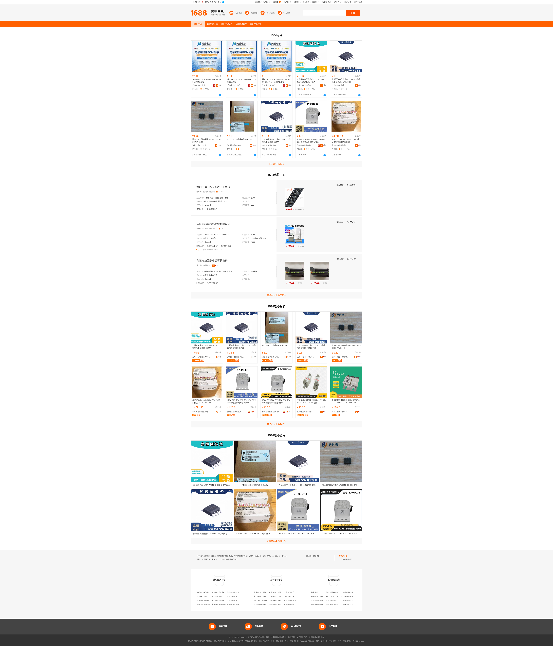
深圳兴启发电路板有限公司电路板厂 (225, 593)
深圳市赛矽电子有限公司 (235, 145)
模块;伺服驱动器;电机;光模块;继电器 (218, 272)
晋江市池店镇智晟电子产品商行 (340, 145)
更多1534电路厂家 (275, 295)
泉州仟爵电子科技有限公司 (306, 412)
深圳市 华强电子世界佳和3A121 (215, 202)
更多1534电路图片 (275, 541)
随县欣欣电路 (217, 597)
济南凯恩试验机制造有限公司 (213, 224)
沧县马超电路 (202, 597)
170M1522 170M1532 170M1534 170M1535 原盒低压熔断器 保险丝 (311, 140)
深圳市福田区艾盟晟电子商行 (213, 187)
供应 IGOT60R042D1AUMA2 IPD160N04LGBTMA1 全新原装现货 (276, 80)
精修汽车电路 (232, 601)
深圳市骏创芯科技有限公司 (340, 85)
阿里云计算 (294, 641)
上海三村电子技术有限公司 (341, 412)
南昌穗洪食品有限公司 (319, 597)
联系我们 (312, 637)
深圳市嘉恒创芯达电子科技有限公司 (305, 85)
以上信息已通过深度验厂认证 (211, 250)
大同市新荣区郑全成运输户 (351, 593)
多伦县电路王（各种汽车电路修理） (240, 593)
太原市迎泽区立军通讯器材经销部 (354, 601)
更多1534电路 (275, 164)
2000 (253, 242)
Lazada (361, 641)
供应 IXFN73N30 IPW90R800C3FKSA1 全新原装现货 (206, 80)
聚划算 (253, 641)
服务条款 (282, 637)
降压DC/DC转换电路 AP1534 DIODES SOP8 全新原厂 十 (206, 140)
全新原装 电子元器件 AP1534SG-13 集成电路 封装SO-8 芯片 (310, 80)
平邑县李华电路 (218, 601)
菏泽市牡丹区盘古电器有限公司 (338, 593)
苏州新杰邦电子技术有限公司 (305, 145)
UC (322, 641)
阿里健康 (346, 641)
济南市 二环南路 (209, 238)
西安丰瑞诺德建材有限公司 (321, 605)
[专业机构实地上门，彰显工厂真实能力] (197, 249)
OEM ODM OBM (258, 238)
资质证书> (200, 209)
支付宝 (328, 641)
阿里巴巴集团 (193, 641)
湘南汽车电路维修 (219, 605)
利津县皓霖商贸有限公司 (335, 597)
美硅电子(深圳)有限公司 (200, 85)
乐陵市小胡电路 (233, 605)
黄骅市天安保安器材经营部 (321, 601)
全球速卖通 (232, 641)
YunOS (303, 641)
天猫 (247, 641)
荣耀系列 (314, 593)
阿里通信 (310, 641)
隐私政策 (291, 637)
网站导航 (320, 637)
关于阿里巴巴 (302, 637)
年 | (221, 192)
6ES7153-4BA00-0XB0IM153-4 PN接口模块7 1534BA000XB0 (345, 140)
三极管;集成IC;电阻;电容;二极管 (216, 198)
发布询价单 (343, 556)
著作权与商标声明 (262, 637)
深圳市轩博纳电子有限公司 (270, 145)
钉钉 (339, 641)
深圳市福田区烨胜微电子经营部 (200, 145)
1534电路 (316, 556)
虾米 (286, 641)
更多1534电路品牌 (275, 424)
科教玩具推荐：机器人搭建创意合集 (298, 605)
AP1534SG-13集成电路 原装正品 (239, 139)
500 (252, 205)
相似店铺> (341, 185)
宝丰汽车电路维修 (203, 605)
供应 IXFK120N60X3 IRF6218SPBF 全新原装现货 (241, 80)
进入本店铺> (351, 185)
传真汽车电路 (232, 597)
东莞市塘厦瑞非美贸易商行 (212, 260)
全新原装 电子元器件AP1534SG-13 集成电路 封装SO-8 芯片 (276, 140)
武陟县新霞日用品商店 (334, 601)
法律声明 (274, 637)
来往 (334, 641)
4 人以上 (208, 205)
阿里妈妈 (279, 641)
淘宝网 (241, 641)
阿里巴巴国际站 (206, 641)
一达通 (354, 641)
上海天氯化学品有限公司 (350, 605)
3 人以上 (208, 279)
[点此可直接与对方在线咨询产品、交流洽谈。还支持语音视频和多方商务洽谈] (220, 95)
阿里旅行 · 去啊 (268, 641)
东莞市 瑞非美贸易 (210, 275)
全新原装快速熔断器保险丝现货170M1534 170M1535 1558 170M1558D (346, 401)
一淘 (259, 641)
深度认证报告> (213, 246)
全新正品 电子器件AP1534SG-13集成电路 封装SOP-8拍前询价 (346, 80)
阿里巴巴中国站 (220, 641)
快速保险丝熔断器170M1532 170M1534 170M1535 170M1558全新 (311, 401)
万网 (318, 641)
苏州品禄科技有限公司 (270, 412)
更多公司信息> (212, 209)
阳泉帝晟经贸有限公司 (349, 597)
